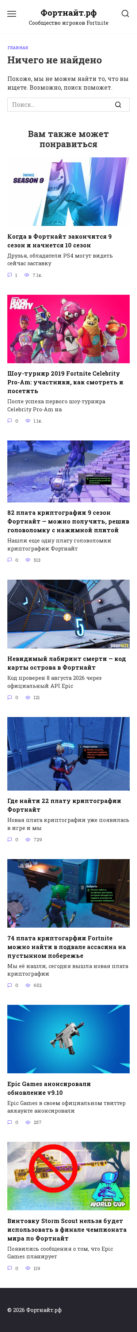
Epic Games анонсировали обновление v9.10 (49, 1088)
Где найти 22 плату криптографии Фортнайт (64, 805)
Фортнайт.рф (69, 12)
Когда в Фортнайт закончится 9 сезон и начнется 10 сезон (59, 240)
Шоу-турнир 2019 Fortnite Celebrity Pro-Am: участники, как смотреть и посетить (65, 382)
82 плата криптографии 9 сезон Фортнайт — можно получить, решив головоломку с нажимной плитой (68, 521)
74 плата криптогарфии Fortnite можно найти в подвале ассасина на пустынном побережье (66, 946)
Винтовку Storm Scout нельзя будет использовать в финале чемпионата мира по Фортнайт (67, 1229)
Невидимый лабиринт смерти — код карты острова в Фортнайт (66, 663)
